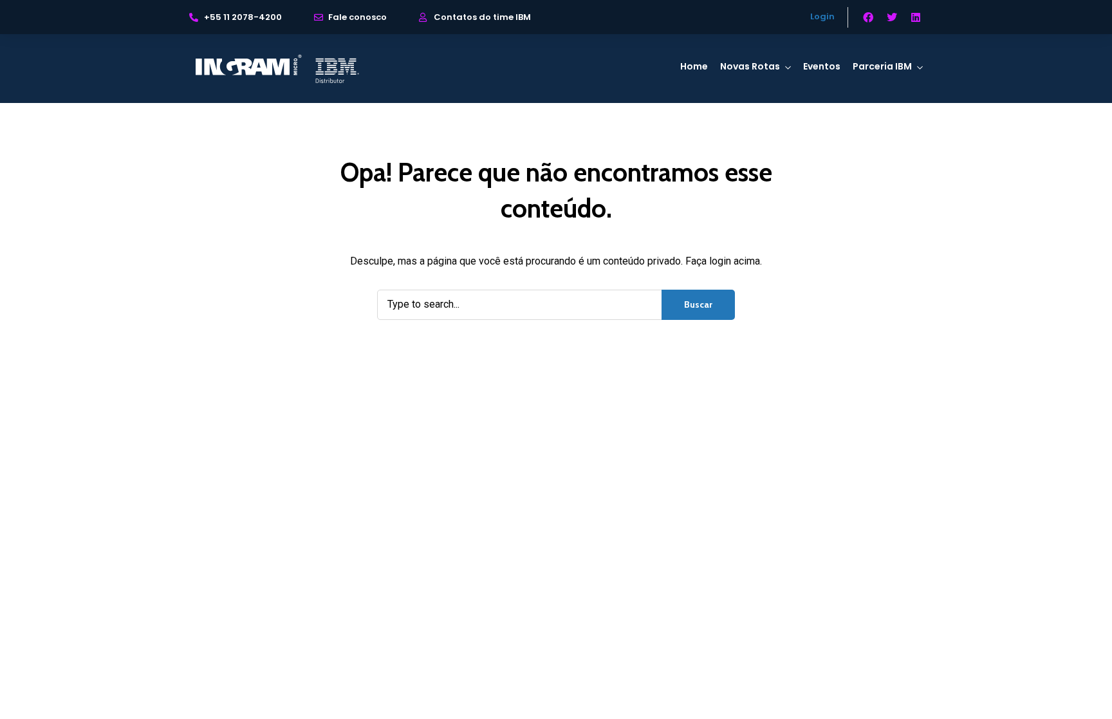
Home (694, 66)
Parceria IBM (882, 66)
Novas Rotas (750, 66)
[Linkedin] (915, 17)
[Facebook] (868, 17)
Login (822, 16)
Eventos (821, 66)
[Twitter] (892, 17)
